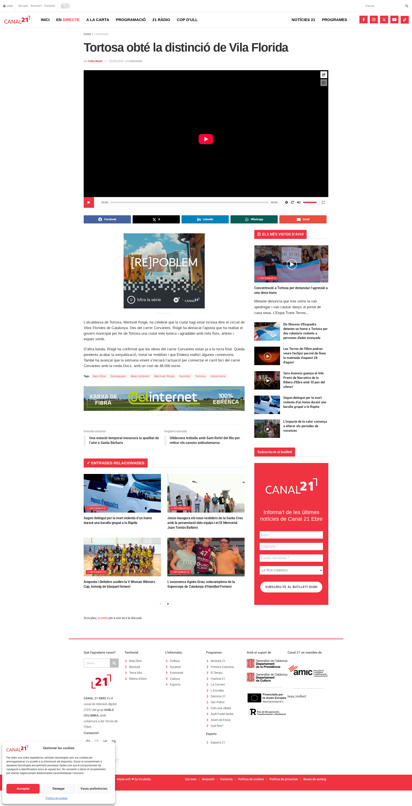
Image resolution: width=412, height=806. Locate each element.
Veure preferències (94, 789)
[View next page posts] (168, 604)
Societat (185, 376)
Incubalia (145, 779)
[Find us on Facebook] (363, 19)
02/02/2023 (116, 61)
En (68, 20)
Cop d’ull (187, 20)
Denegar (59, 789)
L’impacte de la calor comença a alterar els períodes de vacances (305, 426)
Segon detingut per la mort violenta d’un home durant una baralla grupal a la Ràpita (304, 402)
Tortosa (200, 376)
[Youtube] (113, 741)
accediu (103, 618)
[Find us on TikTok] (405, 20)
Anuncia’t (36, 5)
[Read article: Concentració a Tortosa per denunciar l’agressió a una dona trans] (291, 263)
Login (9, 5)
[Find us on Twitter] (384, 19)
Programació (131, 20)
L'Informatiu (102, 34)
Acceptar (23, 789)
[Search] (114, 663)
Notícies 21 (303, 20)
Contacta (49, 5)
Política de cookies (56, 798)
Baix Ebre (99, 376)
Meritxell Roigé (164, 376)
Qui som (23, 5)
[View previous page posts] (160, 604)
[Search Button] (406, 6)
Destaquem (118, 376)
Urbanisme (218, 376)
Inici (45, 20)
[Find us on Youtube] (394, 19)
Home (87, 34)
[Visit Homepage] (16, 20)
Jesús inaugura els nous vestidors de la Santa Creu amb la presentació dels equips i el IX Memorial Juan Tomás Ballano (205, 523)
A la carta (97, 20)
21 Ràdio (161, 20)
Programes (334, 20)
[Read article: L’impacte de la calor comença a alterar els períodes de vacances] (267, 428)
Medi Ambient (140, 376)
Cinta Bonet (95, 61)
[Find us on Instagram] (374, 19)
